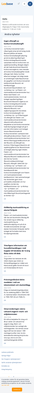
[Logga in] (24, 4)
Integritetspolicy (7, 369)
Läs (5, 199)
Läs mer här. (5, 385)
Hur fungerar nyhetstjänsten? (11, 359)
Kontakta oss (6, 366)
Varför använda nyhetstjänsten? (12, 362)
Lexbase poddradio (8, 352)
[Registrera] (30, 4)
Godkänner (17, 389)
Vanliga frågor (6, 356)
